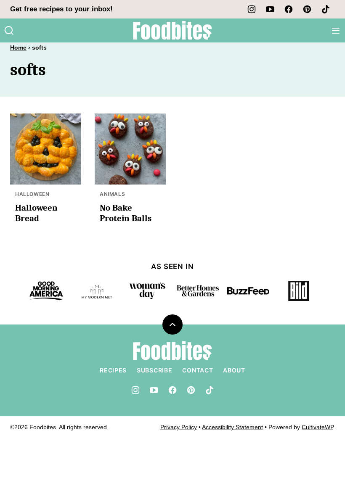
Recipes (113, 370)
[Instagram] (251, 9)
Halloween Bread (36, 213)
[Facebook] (288, 9)
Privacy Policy (178, 427)
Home (18, 47)
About (234, 370)
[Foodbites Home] (172, 30)
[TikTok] (325, 9)
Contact (197, 370)
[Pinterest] (307, 9)
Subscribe (154, 370)
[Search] (9, 30)
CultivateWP (317, 427)
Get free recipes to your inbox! (61, 9)
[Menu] (335, 30)
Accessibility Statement (232, 427)
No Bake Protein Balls (125, 213)
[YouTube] (270, 9)
